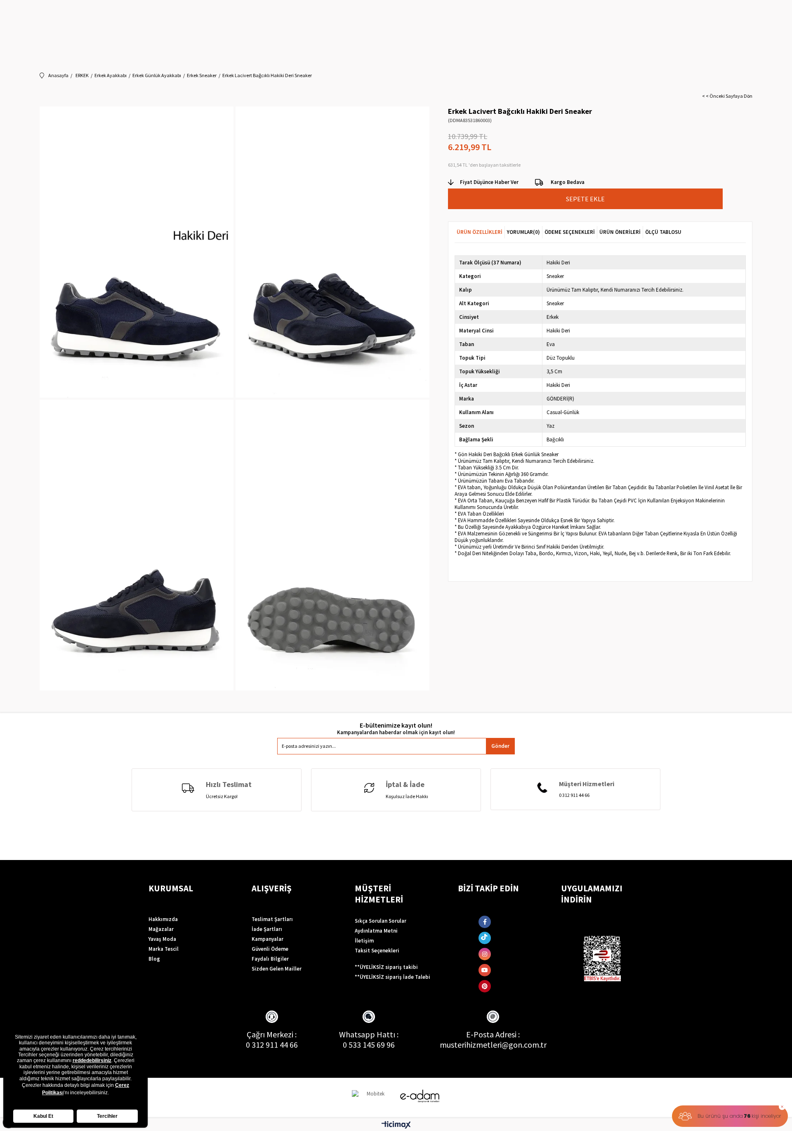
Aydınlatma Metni (376, 930)
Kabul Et (43, 1116)
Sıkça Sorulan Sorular (380, 920)
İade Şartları (267, 929)
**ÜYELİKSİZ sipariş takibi (386, 967)
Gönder (500, 745)
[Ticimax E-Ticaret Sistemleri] (396, 1125)
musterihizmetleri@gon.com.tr (493, 1044)
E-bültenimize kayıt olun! (396, 725)
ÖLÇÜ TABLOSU (663, 232)
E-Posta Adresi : (493, 1034)
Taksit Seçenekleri (377, 950)
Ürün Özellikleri (479, 232)
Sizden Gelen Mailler (277, 968)
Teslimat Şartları (272, 919)
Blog (154, 958)
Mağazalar (161, 929)
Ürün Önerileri (620, 232)
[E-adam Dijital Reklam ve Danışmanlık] (420, 1096)
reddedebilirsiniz (92, 1060)
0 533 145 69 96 (369, 1044)
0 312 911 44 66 (272, 1044)
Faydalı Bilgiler (270, 958)
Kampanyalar (267, 938)
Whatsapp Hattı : (368, 1034)
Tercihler (107, 1116)
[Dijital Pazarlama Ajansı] (372, 1097)
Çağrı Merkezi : (272, 1034)
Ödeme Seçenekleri (569, 232)
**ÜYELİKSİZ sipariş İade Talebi (392, 976)
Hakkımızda (163, 919)
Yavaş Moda (162, 938)
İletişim (364, 940)
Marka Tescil (163, 948)
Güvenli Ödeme (270, 948)
